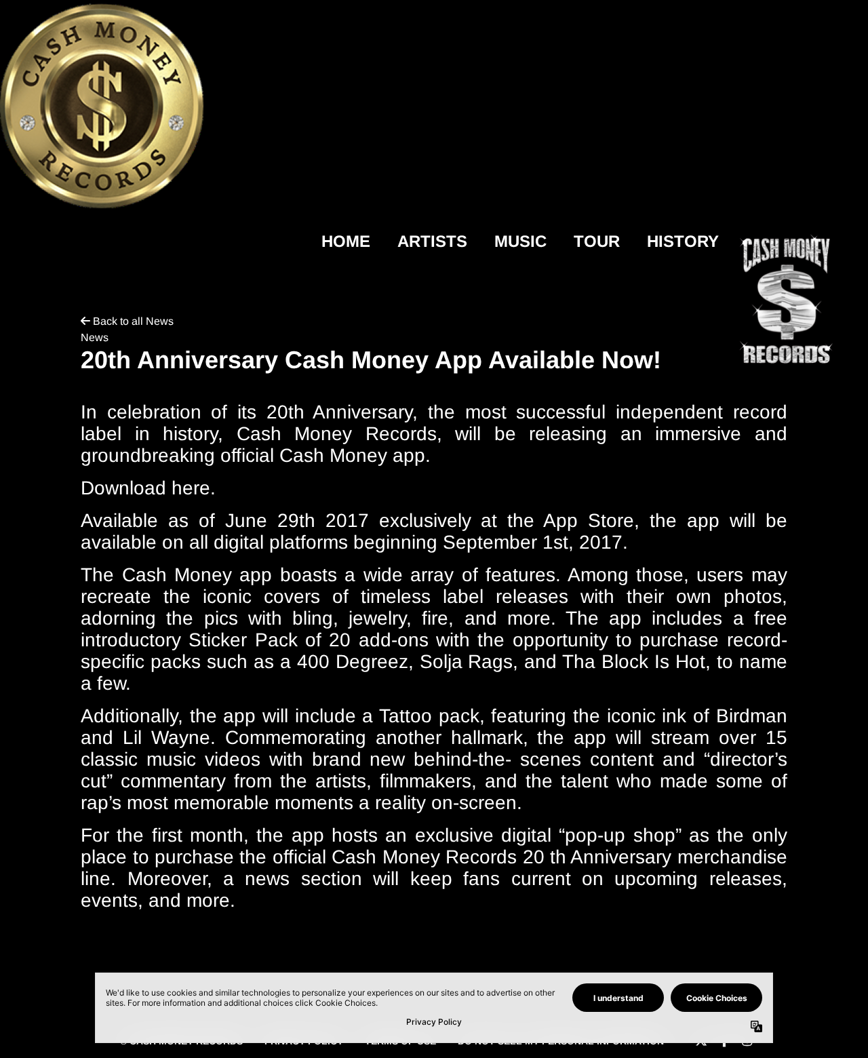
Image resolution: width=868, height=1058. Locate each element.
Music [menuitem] (520, 241)
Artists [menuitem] (432, 241)
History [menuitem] (683, 241)
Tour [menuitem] (597, 241)
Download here (145, 487)
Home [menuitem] (345, 241)
